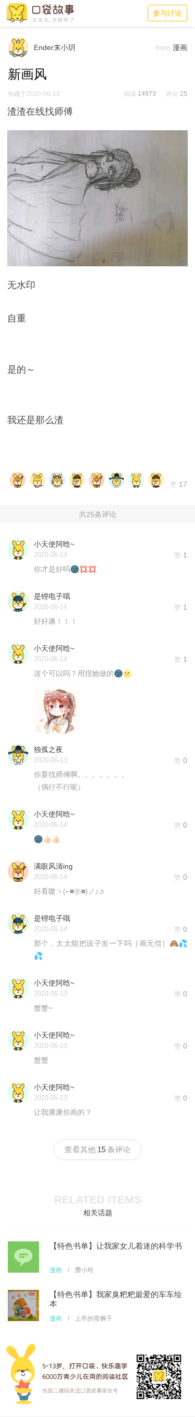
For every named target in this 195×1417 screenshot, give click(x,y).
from (163, 47)
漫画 (55, 1270)
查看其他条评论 (97, 1149)
